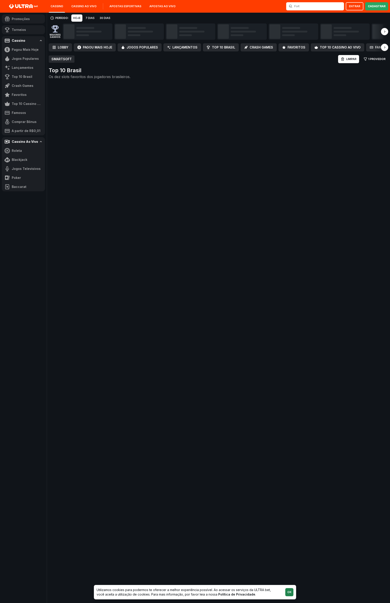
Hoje (77, 18)
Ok (289, 592)
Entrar (354, 6)
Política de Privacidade (236, 594)
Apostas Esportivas (125, 6)
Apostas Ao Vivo (162, 6)
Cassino (57, 6)
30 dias (105, 18)
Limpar (351, 59)
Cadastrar (376, 6)
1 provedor (376, 59)
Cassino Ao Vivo (84, 6)
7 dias (90, 18)
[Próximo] (384, 31)
